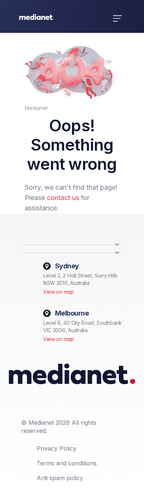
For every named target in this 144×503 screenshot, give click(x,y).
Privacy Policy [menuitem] (56, 448)
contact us (63, 197)
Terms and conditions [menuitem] (67, 463)
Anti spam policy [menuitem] (60, 478)
